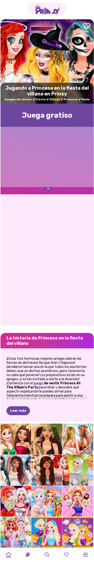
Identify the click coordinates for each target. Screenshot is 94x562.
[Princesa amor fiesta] (15, 501)
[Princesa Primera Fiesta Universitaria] (77, 470)
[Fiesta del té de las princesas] (77, 532)
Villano (54, 99)
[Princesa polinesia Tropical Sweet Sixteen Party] (46, 470)
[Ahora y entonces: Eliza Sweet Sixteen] (46, 532)
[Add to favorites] (86, 28)
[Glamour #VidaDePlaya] (46, 439)
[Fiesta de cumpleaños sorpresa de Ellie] (77, 501)
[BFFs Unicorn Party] (46, 501)
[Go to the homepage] (47, 9)
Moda (85, 99)
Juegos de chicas (18, 99)
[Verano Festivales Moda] (77, 439)
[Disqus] (47, 259)
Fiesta (40, 99)
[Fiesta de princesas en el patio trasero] (15, 532)
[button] (28, 555)
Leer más (18, 411)
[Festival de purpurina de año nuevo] (15, 439)
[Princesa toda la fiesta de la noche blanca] (15, 470)
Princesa (71, 99)
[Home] (8, 555)
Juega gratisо (47, 115)
